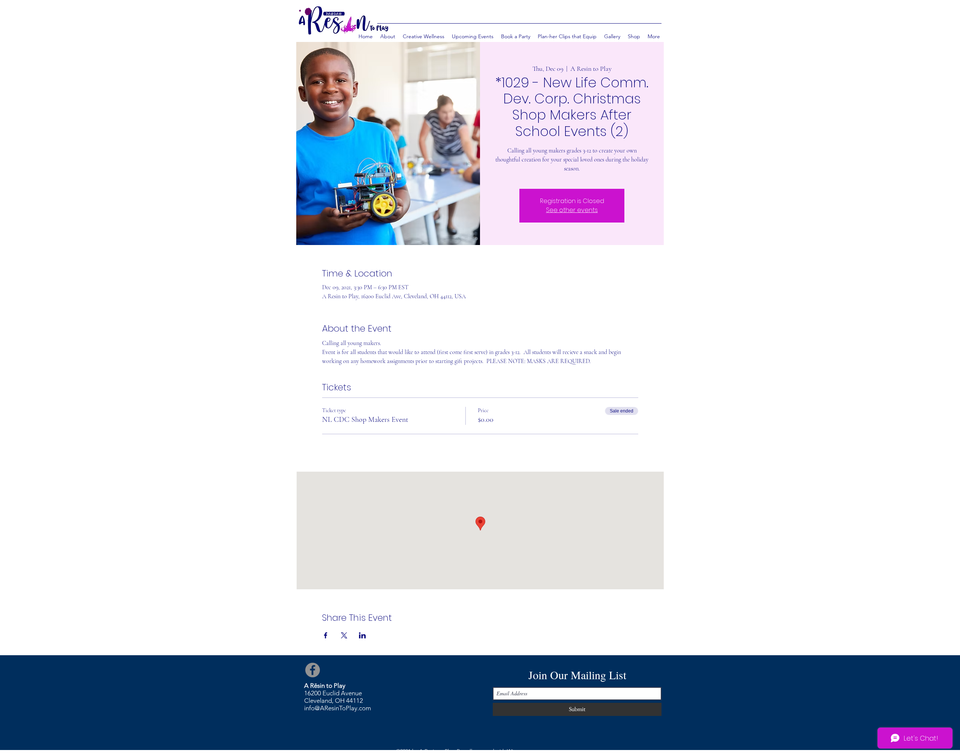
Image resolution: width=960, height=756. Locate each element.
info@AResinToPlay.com (337, 708)
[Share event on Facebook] (325, 635)
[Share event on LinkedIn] (362, 635)
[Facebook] (312, 670)
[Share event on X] (344, 635)
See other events (572, 210)
